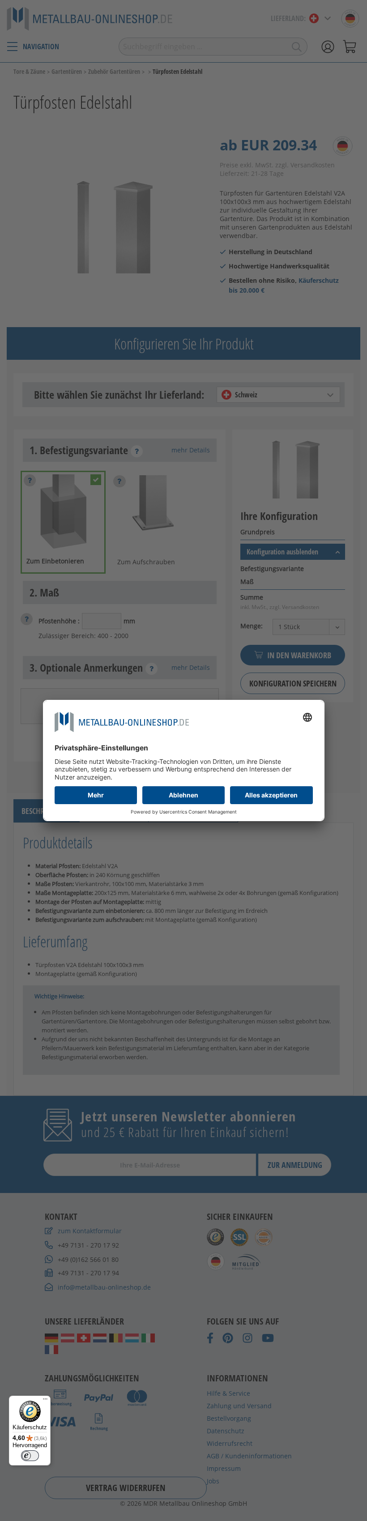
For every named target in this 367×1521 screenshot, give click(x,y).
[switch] (30, 1455)
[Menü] (45, 1401)
